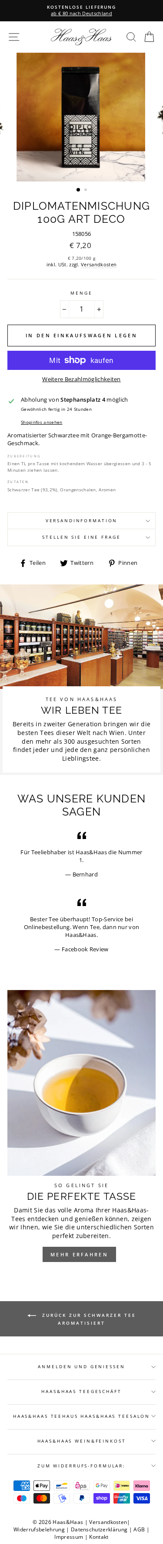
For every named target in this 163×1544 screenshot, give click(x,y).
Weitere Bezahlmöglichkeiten (81, 379)
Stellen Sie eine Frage (81, 537)
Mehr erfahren (79, 1254)
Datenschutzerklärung (99, 1529)
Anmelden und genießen (81, 1366)
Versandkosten (98, 264)
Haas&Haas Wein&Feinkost (81, 1441)
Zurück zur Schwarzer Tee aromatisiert (88, 1319)
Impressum (68, 1537)
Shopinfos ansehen (41, 422)
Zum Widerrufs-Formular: (81, 1466)
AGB (139, 1529)
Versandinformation (82, 521)
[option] (82, 117)
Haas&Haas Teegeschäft (81, 1391)
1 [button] (79, 190)
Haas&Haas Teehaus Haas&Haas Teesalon (81, 1416)
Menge (81, 293)
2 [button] (86, 190)
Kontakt (98, 1537)
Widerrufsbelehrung (39, 1529)
